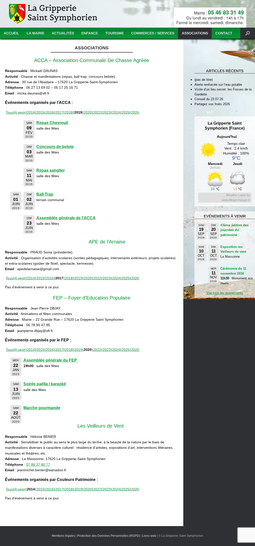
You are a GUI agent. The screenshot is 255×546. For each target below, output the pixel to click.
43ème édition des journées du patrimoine (234, 230)
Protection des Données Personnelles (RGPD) (108, 536)
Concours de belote (55, 147)
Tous (9, 112)
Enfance (89, 33)
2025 (125, 112)
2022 (97, 112)
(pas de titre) (203, 79)
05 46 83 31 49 (226, 12)
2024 (116, 112)
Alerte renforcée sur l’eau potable (218, 84)
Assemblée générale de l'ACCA (66, 218)
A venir (20, 112)
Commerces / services (152, 33)
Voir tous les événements (224, 293)
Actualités (63, 33)
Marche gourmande (41, 408)
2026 (135, 112)
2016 (50, 112)
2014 (31, 112)
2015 (40, 112)
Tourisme (114, 33)
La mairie (35, 33)
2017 (59, 112)
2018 (69, 112)
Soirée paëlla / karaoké (44, 384)
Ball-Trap (44, 194)
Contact (223, 33)
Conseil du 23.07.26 (208, 99)
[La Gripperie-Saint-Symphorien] (54, 14)
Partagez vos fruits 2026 (212, 104)
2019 (78, 278)
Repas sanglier (50, 170)
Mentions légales (63, 536)
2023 (107, 112)
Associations (195, 33)
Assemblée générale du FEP (50, 360)
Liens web (149, 536)
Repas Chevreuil (52, 123)
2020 (88, 112)
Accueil (11, 33)
